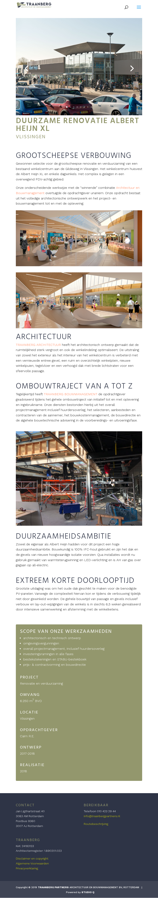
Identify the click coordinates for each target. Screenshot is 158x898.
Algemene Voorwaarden (32, 863)
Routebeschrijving (96, 824)
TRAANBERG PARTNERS (53, 887)
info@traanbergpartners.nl (102, 816)
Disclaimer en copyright (32, 858)
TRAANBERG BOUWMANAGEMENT (70, 394)
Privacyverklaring (27, 868)
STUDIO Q (87, 892)
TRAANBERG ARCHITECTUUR (38, 345)
